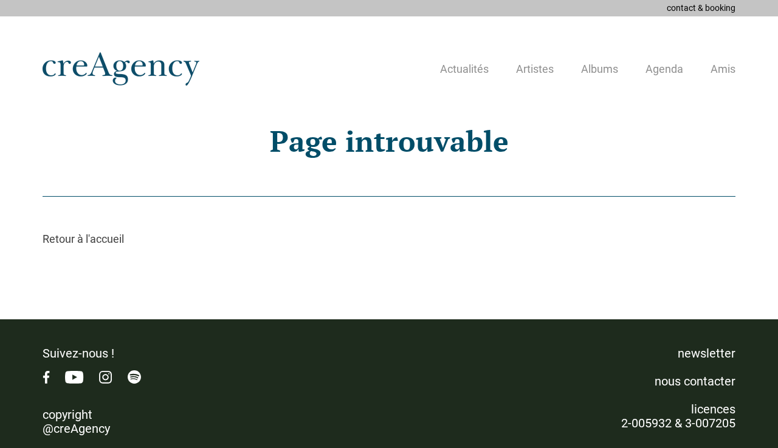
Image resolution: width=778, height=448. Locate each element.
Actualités (464, 69)
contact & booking (701, 8)
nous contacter (695, 381)
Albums (599, 69)
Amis (723, 69)
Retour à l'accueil (83, 238)
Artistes (535, 69)
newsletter (706, 353)
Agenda (664, 69)
